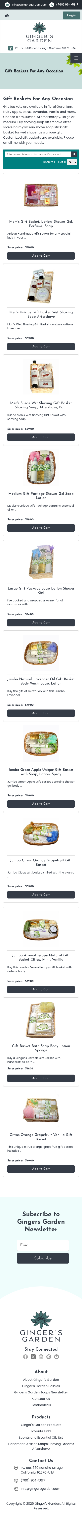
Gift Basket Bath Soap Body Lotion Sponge (41, 1048)
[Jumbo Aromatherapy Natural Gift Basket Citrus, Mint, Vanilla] (41, 929)
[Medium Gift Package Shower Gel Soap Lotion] (41, 467)
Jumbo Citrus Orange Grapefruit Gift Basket (41, 863)
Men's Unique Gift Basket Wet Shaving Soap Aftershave (41, 315)
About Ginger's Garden (41, 1379)
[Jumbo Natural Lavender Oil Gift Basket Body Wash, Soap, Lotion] (41, 652)
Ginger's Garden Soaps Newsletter (41, 1392)
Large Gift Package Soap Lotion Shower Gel (41, 591)
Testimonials (41, 1405)
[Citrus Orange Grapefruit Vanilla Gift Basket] (41, 1108)
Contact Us (41, 1398)
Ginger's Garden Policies (41, 1386)
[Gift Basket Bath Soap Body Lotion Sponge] (41, 1019)
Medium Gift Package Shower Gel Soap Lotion (41, 496)
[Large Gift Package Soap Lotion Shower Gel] (41, 562)
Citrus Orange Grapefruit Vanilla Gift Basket (41, 1137)
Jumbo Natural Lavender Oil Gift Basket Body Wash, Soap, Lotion (41, 682)
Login (71, 15)
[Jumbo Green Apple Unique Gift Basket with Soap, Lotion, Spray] (41, 743)
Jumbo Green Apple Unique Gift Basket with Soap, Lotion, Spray (41, 772)
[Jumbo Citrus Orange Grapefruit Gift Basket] (41, 834)
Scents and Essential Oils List (41, 1437)
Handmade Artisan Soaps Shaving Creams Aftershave (41, 1446)
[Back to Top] (75, 1502)
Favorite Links (41, 1431)
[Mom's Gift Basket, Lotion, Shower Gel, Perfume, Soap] (41, 195)
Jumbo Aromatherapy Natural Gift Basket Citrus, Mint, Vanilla (41, 958)
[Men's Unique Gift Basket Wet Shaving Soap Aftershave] (41, 286)
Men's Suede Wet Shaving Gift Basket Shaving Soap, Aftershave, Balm (41, 405)
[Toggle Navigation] (76, 58)
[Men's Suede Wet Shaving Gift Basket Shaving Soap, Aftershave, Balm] (41, 376)
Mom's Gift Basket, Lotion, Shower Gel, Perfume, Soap (41, 224)
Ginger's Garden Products (41, 1425)
